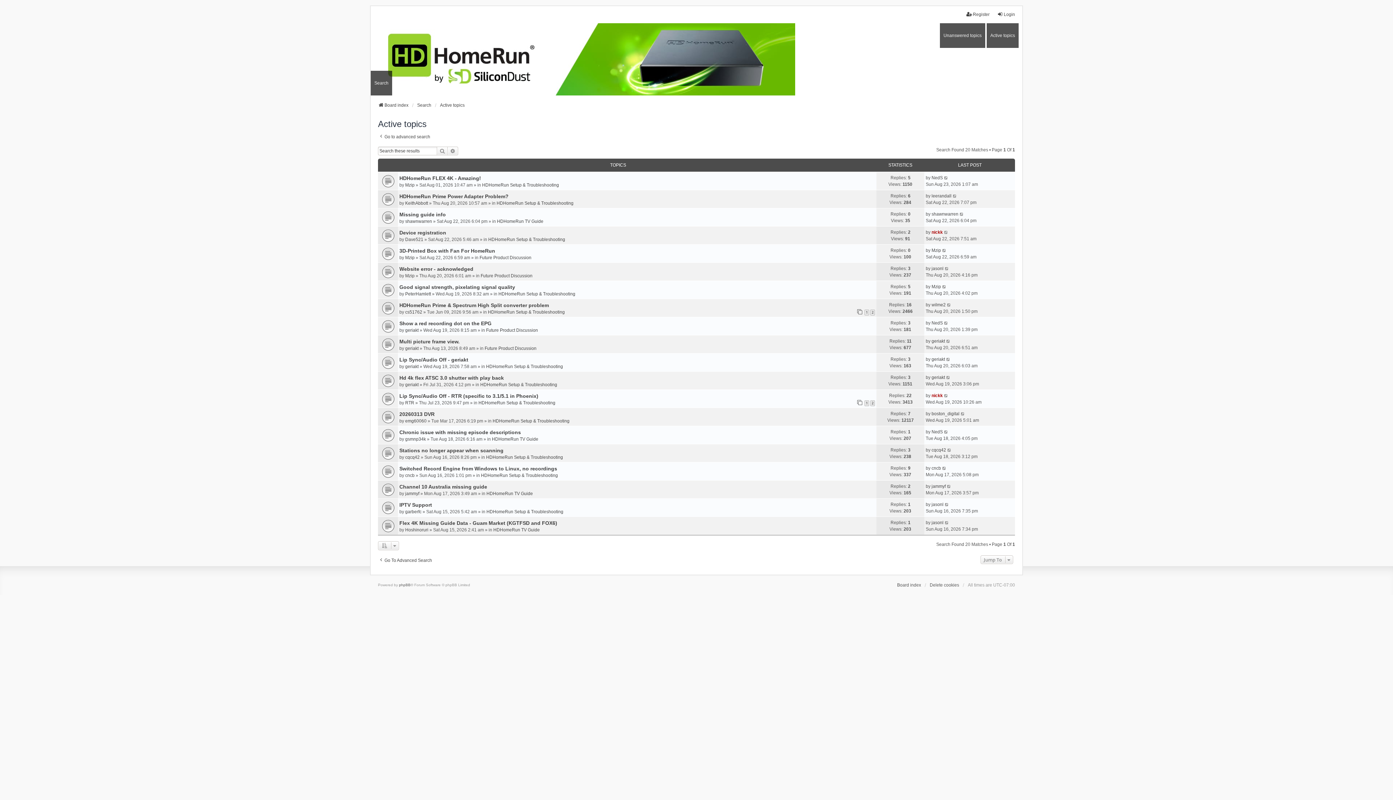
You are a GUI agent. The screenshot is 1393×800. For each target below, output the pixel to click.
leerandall (942, 196)
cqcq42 (412, 457)
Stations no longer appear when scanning (451, 450)
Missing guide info (422, 214)
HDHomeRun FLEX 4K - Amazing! (440, 178)
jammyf (412, 493)
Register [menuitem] (981, 14)
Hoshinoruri (416, 529)
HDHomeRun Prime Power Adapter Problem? (454, 196)
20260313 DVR (417, 414)
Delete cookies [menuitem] (944, 585)
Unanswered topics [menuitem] (963, 35)
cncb (410, 475)
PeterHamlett (418, 294)
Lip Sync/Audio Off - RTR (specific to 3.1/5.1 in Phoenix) (468, 396)
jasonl (938, 268)
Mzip (410, 185)
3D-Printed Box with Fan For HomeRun (447, 251)
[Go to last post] (946, 178)
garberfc (413, 511)
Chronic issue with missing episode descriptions (460, 432)
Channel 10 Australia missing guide (443, 487)
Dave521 (414, 239)
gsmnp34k (415, 439)
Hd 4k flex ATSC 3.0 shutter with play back (451, 378)
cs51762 (413, 312)
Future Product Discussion (505, 257)
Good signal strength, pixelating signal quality (457, 287)
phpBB (405, 585)
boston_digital (946, 413)
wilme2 (939, 304)
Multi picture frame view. (429, 341)
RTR (409, 402)
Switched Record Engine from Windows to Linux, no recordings (478, 469)
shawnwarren (418, 221)
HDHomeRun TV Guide (520, 221)
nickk (937, 232)
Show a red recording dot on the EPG (445, 323)
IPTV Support (415, 505)
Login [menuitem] (1009, 14)
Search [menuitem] (381, 83)
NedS (937, 177)
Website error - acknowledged (436, 269)
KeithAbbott (416, 203)
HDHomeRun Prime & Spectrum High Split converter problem (474, 305)
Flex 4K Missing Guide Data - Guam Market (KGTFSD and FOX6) (478, 523)
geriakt (412, 330)
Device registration (422, 233)
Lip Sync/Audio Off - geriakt (433, 360)
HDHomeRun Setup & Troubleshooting (520, 185)
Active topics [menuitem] (1002, 35)
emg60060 (416, 421)
